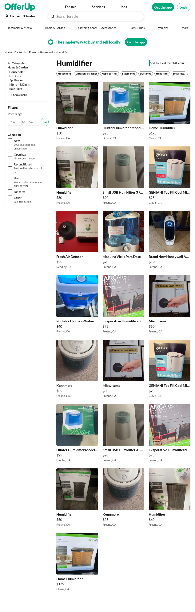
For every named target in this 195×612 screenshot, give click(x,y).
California (20, 52)
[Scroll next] (187, 74)
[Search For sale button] (53, 16)
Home (8, 52)
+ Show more (19, 94)
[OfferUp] (20, 7)
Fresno (33, 52)
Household (46, 52)
